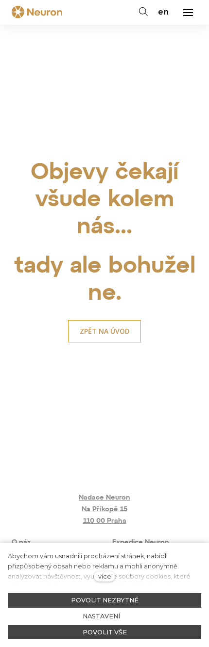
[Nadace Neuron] (37, 12)
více (104, 576)
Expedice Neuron (140, 542)
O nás (21, 542)
